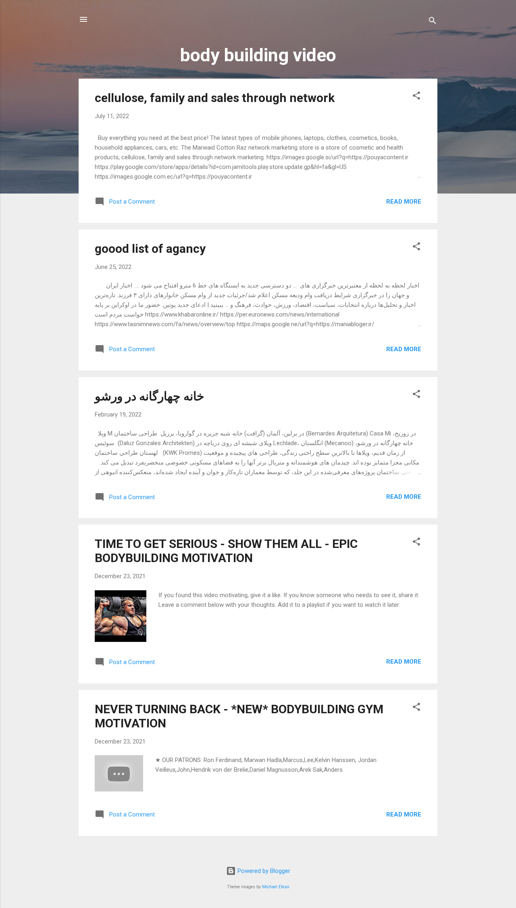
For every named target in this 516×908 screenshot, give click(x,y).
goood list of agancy (150, 249)
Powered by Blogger (263, 871)
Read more (403, 201)
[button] (416, 97)
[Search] (432, 22)
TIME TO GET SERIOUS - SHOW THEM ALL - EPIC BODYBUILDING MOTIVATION (226, 551)
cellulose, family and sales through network (215, 98)
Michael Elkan (275, 886)
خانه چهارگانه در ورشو (149, 396)
